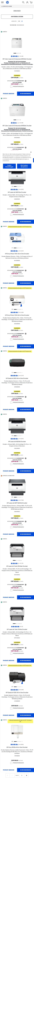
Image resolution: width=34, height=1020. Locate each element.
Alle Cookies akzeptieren (24, 166)
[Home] (7, 2)
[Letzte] (26, 775)
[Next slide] (23, 43)
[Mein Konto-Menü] (27, 2)
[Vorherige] (12, 775)
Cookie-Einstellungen (9, 166)
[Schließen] (31, 152)
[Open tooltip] (26, 81)
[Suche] (23, 2)
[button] (20, 227)
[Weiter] (21, 775)
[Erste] (7, 775)
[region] (17, 160)
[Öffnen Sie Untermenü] (2, 2)
